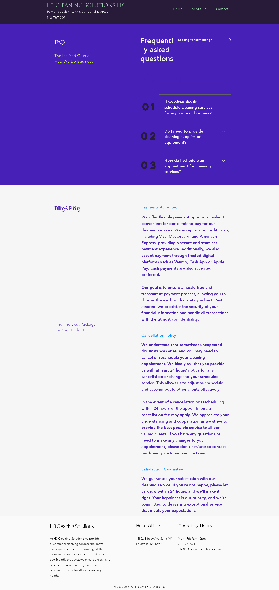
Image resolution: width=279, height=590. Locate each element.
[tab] (163, 78)
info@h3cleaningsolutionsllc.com (200, 549)
